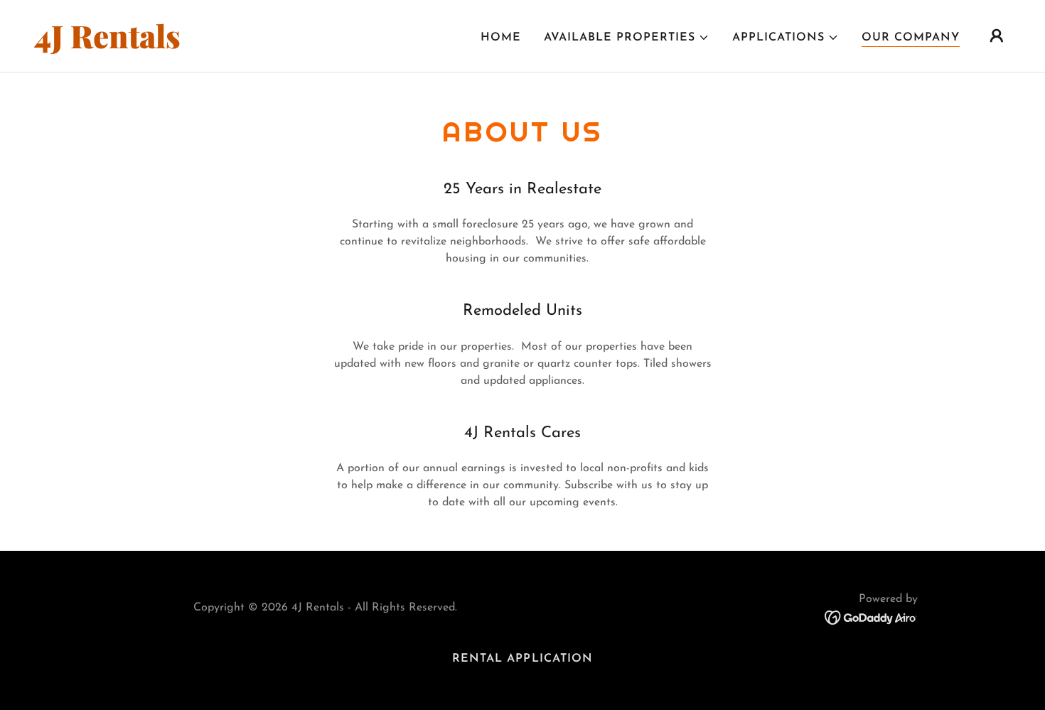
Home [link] (501, 37)
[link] (171, 45)
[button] (626, 37)
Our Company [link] (911, 37)
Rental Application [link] (522, 659)
